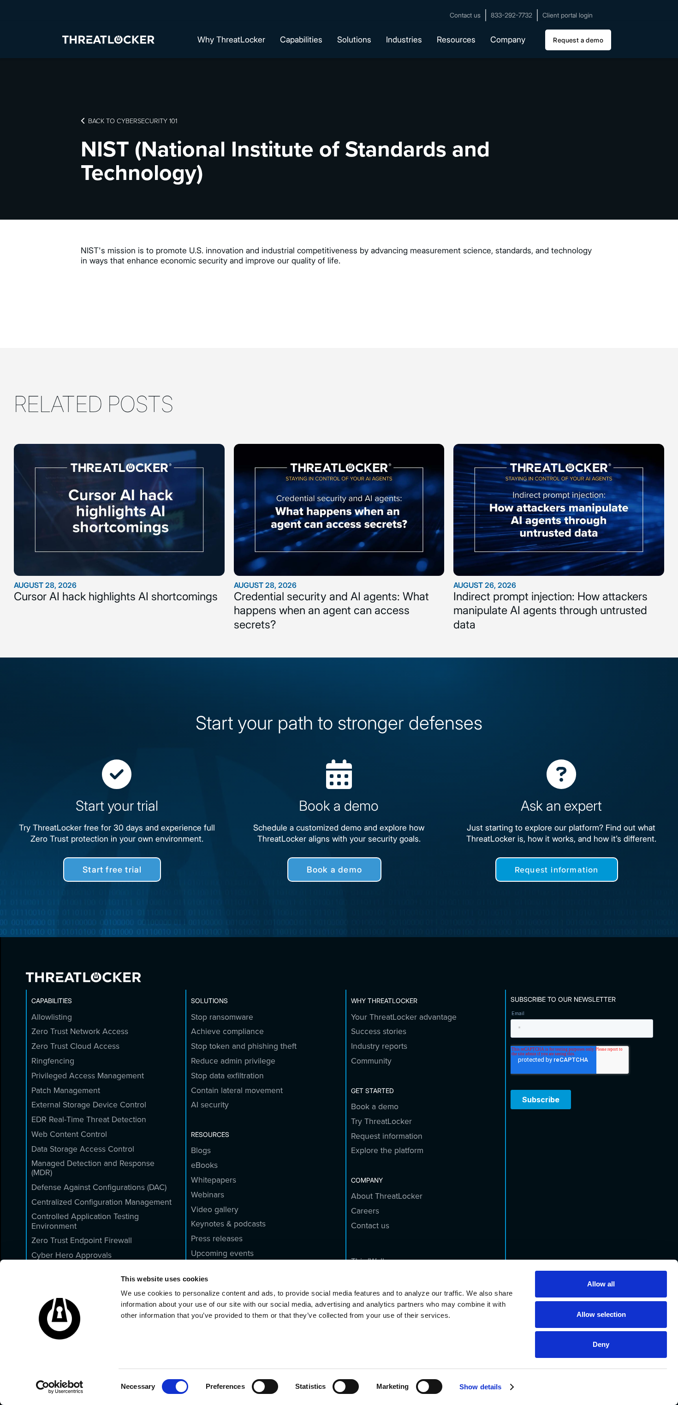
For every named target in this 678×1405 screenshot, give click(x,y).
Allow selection (601, 1314)
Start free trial (112, 869)
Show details (480, 1387)
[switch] (265, 1386)
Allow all (601, 1284)
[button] (231, 39)
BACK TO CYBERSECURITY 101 (129, 120)
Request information (557, 869)
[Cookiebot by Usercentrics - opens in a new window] (59, 1387)
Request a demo (578, 39)
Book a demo (334, 869)
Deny (601, 1344)
